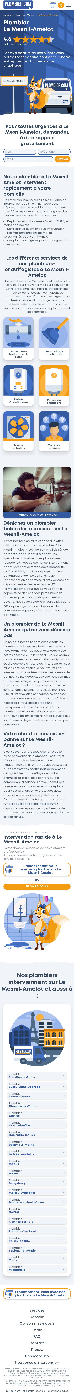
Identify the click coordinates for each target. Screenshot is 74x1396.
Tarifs (37, 1330)
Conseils (37, 1317)
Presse (37, 1349)
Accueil (7, 15)
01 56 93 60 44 (37, 886)
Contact (37, 1343)
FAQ (37, 1336)
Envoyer (62, 159)
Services (37, 1310)
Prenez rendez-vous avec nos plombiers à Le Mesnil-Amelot (40, 869)
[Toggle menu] (68, 5)
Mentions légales (58, 1391)
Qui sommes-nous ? (37, 1323)
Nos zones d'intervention (37, 1362)
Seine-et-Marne (25, 15)
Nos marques (37, 1356)
